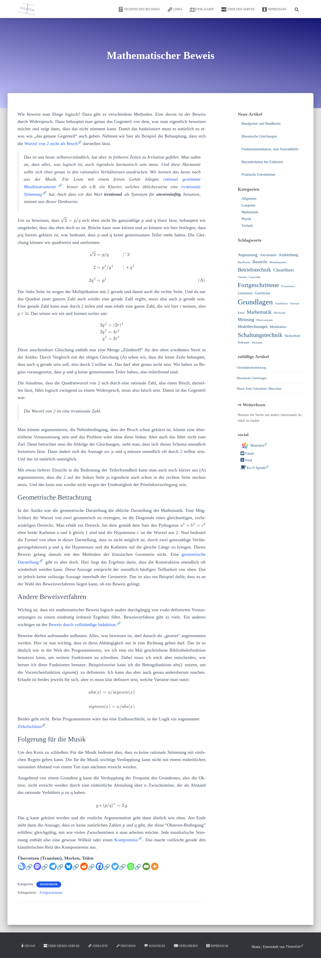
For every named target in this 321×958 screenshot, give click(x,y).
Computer (249, 205)
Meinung (246, 319)
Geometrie (245, 293)
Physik (246, 219)
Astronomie (268, 255)
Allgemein (249, 198)
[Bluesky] (72, 869)
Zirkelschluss (30, 726)
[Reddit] (87, 869)
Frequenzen (288, 286)
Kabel (241, 312)
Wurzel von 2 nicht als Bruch (51, 143)
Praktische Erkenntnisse (258, 174)
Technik (247, 225)
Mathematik (49, 884)
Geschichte (262, 293)
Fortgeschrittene (51, 893)
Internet (294, 303)
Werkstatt (257, 342)
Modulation (278, 327)
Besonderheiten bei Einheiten (262, 162)
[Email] (146, 866)
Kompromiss (126, 839)
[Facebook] (103, 869)
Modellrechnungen (253, 326)
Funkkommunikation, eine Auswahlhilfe (270, 149)
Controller (255, 277)
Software (244, 342)
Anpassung (248, 254)
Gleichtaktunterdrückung (251, 367)
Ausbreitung (288, 254)
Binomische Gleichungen (259, 136)
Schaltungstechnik (260, 334)
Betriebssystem (278, 262)
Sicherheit (292, 335)
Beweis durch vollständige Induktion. (83, 624)
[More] (154, 866)
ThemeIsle (293, 946)
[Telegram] (56, 869)
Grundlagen (255, 302)
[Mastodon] (41, 869)
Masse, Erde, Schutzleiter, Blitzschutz (259, 388)
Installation (281, 303)
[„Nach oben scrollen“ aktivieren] (311, 948)
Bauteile (260, 261)
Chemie (242, 277)
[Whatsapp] (134, 869)
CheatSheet (283, 269)
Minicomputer (264, 320)
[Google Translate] (25, 869)
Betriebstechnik (254, 270)
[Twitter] (118, 869)
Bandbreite (244, 262)
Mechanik (279, 312)
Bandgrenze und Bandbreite (261, 123)
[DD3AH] (27, 9)
